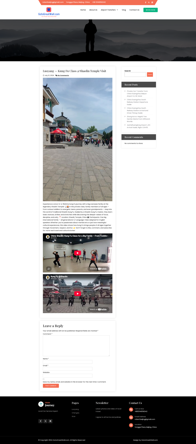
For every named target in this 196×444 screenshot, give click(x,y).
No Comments (63, 75)
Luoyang (75, 409)
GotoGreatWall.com (149, 440)
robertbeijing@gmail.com (53, 2)
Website (46, 372)
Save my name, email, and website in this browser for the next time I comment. (74, 382)
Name (46, 359)
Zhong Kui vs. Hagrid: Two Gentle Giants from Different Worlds (138, 119)
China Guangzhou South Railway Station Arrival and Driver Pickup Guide (137, 110)
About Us (93, 10)
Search (128, 71)
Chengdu (75, 413)
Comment (47, 334)
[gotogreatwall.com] (49, 12)
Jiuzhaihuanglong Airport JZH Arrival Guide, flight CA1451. (138, 126)
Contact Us (134, 10)
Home (83, 10)
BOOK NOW (150, 10)
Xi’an (73, 416)
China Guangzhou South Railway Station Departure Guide (137, 102)
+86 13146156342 (99, 2)
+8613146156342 (141, 411)
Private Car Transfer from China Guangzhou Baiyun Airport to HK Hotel (137, 93)
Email (45, 365)
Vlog (124, 10)
